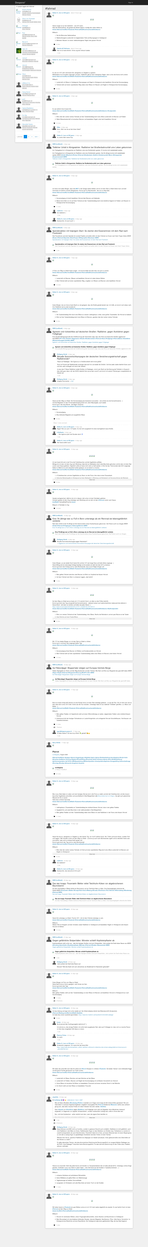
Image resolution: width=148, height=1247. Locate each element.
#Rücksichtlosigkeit (58, 340)
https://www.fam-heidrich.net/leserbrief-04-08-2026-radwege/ (96, 1015)
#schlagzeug (25, 118)
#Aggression (75, 338)
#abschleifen (63, 945)
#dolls (95, 759)
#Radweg (61, 1013)
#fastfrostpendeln (112, 609)
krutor (59, 1022)
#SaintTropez (74, 238)
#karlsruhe (30, 45)
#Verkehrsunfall (103, 155)
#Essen (54, 238)
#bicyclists (89, 759)
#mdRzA (65, 29)
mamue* (24, 58)
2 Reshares (59, 1001)
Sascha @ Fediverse (63, 48)
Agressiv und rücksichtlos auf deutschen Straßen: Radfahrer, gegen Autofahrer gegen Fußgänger (80, 342)
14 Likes (58, 285)
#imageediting (114, 761)
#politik (24, 38)
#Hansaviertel (101, 945)
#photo (105, 759)
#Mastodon (113, 1105)
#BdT (77, 189)
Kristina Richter (26, 9)
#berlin (29, 36)
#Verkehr (68, 338)
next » (36, 137)
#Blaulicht (69, 155)
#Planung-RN (79, 673)
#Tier (107, 890)
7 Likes (58, 581)
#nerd (36, 86)
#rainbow (100, 759)
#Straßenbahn (88, 155)
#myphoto (75, 763)
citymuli (24, 65)
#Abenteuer (91, 238)
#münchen (32, 102)
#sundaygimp (115, 757)
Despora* (20, 2)
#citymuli (38, 70)
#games (33, 54)
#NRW (65, 157)
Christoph (25, 26)
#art (66, 761)
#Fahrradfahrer (118, 338)
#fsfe (35, 36)
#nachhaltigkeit (36, 13)
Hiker (59, 127)
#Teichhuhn (101, 890)
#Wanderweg (128, 890)
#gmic (93, 757)
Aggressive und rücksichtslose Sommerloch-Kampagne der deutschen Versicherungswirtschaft (86, 543)
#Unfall (63, 155)
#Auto (103, 338)
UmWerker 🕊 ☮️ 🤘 (60, 1100)
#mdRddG (71, 76)
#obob (54, 29)
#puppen (67, 757)
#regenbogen (80, 757)
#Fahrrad (80, 155)
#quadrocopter (30, 77)
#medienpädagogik (33, 52)
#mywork (81, 763)
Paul (23, 33)
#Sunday (61, 763)
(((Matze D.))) (26, 83)
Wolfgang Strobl (62, 354)
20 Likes (58, 774)
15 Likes (58, 930)
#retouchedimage (125, 761)
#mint (39, 22)
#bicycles (55, 759)
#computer (30, 127)
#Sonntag (55, 763)
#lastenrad (33, 70)
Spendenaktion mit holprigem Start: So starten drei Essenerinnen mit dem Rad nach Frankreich (80, 240)
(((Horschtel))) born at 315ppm (105, 796)
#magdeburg (25, 68)
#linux (23, 29)
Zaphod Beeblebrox (28, 108)
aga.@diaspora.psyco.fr (64, 731)
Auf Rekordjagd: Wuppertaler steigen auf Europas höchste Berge (71, 674)
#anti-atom (32, 118)
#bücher (24, 127)
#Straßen (94, 945)
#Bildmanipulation (89, 761)
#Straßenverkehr (90, 338)
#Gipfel (59, 673)
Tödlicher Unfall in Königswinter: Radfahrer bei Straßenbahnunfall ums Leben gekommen (78, 159)
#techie (33, 86)
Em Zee (24, 115)
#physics (28, 86)
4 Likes (58, 44)
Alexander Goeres (27, 124)
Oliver (24, 74)
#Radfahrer (81, 1109)
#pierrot (73, 757)
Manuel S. (25, 42)
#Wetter (70, 890)
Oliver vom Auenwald (28, 18)
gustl (23, 99)
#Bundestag (73, 1103)
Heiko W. (24, 49)
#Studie (82, 338)
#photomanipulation (58, 761)
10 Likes (58, 123)
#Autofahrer (126, 338)
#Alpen (54, 673)
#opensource (25, 102)
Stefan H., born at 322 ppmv (61, 13)
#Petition (80, 1103)
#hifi (28, 22)
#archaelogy (29, 129)
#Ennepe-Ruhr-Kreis (79, 890)
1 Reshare (59, 727)
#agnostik (28, 120)
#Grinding (55, 945)
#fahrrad (24, 15)
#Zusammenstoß (57, 157)
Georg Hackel (26, 92)
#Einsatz (95, 890)
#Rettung (89, 890)
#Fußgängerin (67, 526)
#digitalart (87, 757)
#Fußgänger (109, 338)
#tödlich (95, 155)
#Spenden (66, 238)
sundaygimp (56, 754)
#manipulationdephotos (102, 761)
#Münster (82, 945)
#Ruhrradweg (119, 890)
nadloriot (60, 211)
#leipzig (29, 95)
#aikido (36, 22)
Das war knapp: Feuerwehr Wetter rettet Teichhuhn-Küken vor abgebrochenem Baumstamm (79, 894)
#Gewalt (60, 1109)
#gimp (97, 757)
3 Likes (58, 1018)
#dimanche (68, 763)
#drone (36, 77)
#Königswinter (117, 155)
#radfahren (62, 759)
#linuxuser (25, 61)
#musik (31, 22)
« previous (20, 137)
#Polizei (75, 155)
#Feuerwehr (64, 890)
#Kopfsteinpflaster (73, 945)
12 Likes (58, 657)
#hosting (37, 102)
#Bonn (110, 155)
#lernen (29, 15)
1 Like (58, 53)
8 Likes (58, 419)
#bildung (29, 13)
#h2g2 (32, 111)
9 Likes (58, 88)
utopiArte (55, 1097)
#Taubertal (71, 29)
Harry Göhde (56, 742)
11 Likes (58, 206)
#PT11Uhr (62, 338)
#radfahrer (31, 61)
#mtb (28, 79)
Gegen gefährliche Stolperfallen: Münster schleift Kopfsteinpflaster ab (72, 947)
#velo (126, 757)
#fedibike (79, 1013)
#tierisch (112, 890)
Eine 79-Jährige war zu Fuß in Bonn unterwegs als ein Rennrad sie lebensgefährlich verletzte (79, 527)
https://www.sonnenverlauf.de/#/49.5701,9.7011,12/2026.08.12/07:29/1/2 (73, 607)
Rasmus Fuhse (62, 1035)
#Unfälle (67, 340)
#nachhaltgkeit (26, 70)
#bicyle (121, 757)
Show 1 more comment (60, 423)
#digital (73, 759)
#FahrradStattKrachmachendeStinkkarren (87, 29)
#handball (24, 52)
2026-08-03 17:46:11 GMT (75, 1100)
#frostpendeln (111, 111)
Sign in (130, 2)
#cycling (68, 759)
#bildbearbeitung (116, 759)
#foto (23, 120)
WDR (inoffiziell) (57, 144)
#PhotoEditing (80, 759)
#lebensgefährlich (77, 526)
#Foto (70, 761)
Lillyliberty (60, 432)
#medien (24, 13)
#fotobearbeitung (105, 757)
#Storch (83, 1069)
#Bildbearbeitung (77, 761)
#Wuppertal (71, 673)
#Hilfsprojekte (83, 238)
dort (72, 381)
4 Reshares (59, 1123)
